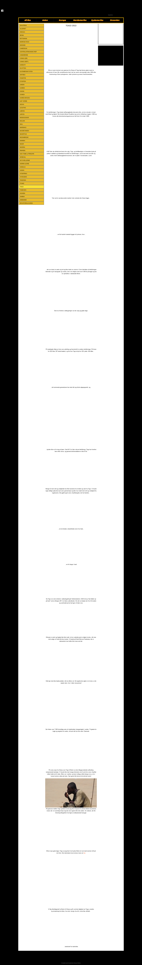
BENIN (22, 35)
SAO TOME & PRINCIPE (27, 154)
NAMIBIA (22, 140)
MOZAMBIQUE (24, 137)
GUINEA (22, 94)
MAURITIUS (23, 134)
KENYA (22, 104)
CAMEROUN (23, 48)
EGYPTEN (23, 68)
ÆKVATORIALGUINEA (26, 203)
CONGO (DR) (23, 58)
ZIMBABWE (23, 200)
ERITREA (22, 75)
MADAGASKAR (24, 117)
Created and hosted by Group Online (71, 963)
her (84, 853)
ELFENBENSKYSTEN (26, 71)
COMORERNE (24, 55)
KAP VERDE (23, 101)
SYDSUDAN (23, 177)
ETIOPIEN (23, 81)
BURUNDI (22, 45)
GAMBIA (22, 88)
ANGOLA (22, 32)
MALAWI (22, 121)
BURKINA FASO (24, 42)
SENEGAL (23, 157)
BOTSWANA (23, 38)
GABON (22, 84)
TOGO (21, 186)
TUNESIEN (23, 190)
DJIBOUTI (23, 65)
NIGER (22, 144)
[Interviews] (110, 55)
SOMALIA (23, 167)
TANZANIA (23, 180)
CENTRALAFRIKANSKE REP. (28, 51)
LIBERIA (22, 111)
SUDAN (22, 170)
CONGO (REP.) (24, 61)
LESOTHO (23, 107)
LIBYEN (22, 114)
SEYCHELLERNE (25, 160)
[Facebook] (2, 10)
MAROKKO (23, 127)
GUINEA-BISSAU (25, 98)
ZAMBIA (22, 196)
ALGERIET (23, 28)
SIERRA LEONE (24, 163)
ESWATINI (23, 78)
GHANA (22, 91)
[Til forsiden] (2, 4)
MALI (21, 124)
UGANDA (22, 193)
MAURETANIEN (24, 131)
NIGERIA (22, 147)
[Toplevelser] (110, 34)
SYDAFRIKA (23, 173)
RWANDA (22, 150)
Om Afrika (23, 25)
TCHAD (22, 183)
